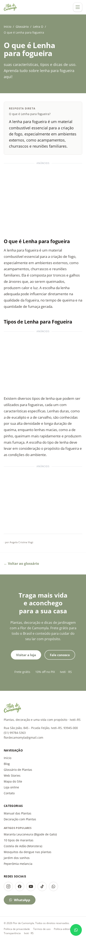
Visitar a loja (26, 655)
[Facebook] (19, 886)
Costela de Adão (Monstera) (23, 846)
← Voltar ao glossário (21, 563)
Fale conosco (60, 655)
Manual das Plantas (17, 813)
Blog (7, 764)
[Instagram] (8, 886)
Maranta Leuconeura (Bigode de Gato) (30, 834)
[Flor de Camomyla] (10, 7)
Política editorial (63, 929)
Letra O (38, 27)
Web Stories (12, 775)
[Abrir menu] (77, 7)
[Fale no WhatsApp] (76, 930)
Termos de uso (42, 929)
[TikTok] (42, 886)
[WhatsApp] (53, 886)
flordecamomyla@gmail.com (23, 737)
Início (7, 27)
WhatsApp (22, 900)
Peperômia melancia (18, 864)
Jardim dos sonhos (17, 858)
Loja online (11, 787)
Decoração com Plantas (20, 819)
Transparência (12, 933)
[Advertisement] (43, 199)
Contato (9, 793)
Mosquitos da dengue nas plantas (27, 852)
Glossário (22, 27)
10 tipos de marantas (18, 840)
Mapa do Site (13, 781)
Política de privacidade (17, 929)
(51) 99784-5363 (15, 733)
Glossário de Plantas (18, 770)
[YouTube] (30, 886)
